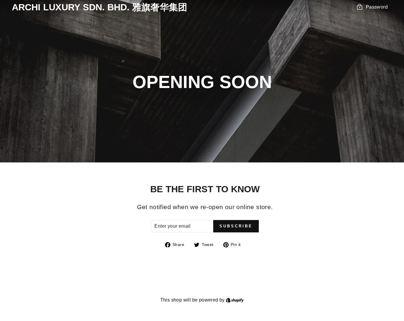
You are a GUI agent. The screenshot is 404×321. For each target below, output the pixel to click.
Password (377, 6)
